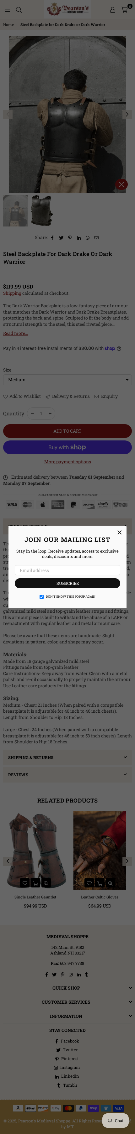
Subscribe (68, 583)
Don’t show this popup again (70, 597)
